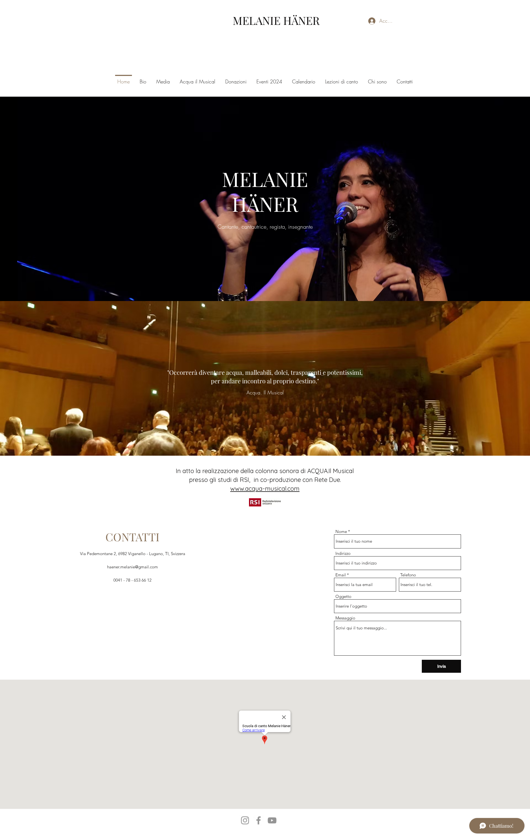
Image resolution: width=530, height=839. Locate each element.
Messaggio (345, 618)
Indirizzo (343, 553)
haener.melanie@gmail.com (132, 566)
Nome (341, 531)
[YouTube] (272, 820)
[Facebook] (258, 820)
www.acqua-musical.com (265, 488)
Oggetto (343, 596)
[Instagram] (245, 820)
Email (340, 575)
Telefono (408, 575)
